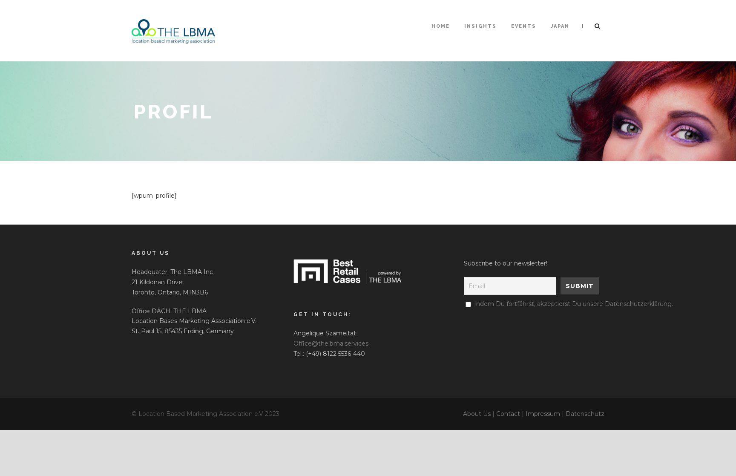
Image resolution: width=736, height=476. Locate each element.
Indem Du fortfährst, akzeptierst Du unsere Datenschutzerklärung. (573, 304)
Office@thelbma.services (330, 343)
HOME (440, 26)
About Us (477, 414)
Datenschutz (585, 414)
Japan (560, 26)
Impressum (543, 414)
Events (523, 26)
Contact (508, 414)
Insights (480, 26)
